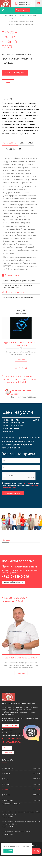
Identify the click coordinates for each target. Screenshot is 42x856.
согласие (27, 483)
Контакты (7, 748)
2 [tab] (19, 368)
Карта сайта (8, 753)
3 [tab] (23, 368)
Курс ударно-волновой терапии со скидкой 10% (21, 344)
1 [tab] (16, 368)
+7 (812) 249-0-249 (25, 2)
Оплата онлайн (22, 10)
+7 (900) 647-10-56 (25, 4)
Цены (7, 82)
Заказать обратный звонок (14, 582)
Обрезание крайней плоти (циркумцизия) (18, 297)
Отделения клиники (10, 726)
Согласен (8, 851)
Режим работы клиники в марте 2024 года (16, 831)
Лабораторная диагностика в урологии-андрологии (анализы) (17, 286)
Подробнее (21, 360)
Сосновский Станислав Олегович (21, 657)
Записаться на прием (14, 72)
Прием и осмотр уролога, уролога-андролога (19, 281)
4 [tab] (26, 368)
